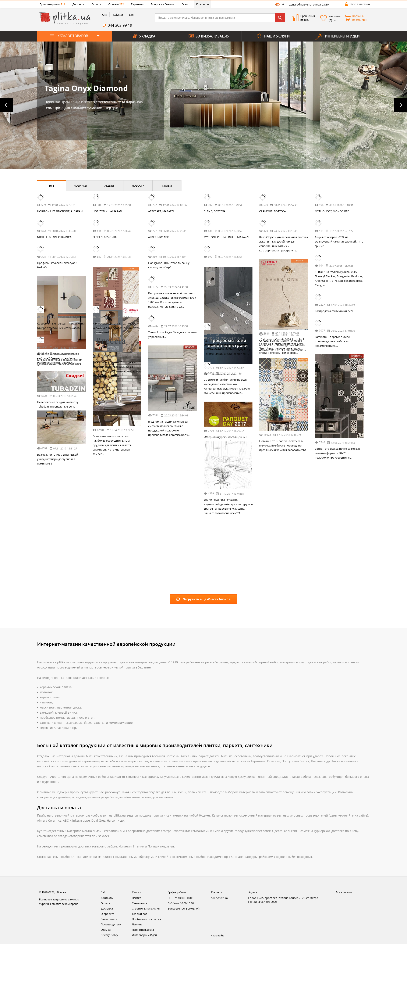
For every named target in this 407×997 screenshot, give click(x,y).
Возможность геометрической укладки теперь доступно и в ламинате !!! (57, 652)
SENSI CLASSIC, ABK (105, 237)
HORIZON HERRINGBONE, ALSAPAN (60, 211)
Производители (52, 4)
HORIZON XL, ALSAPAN (107, 211)
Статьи (167, 185)
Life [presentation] (131, 15)
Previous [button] (6, 105)
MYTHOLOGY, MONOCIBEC (332, 211)
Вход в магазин (360, 4)
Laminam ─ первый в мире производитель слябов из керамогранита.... (110, 536)
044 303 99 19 (120, 25)
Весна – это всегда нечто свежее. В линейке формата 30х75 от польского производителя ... (226, 629)
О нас (185, 4)
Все (51, 185)
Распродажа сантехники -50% (278, 378)
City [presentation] (104, 15)
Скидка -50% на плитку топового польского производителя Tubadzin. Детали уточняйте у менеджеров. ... (116, 431)
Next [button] (400, 105)
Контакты (202, 4)
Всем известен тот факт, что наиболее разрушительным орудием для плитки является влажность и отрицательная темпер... (334, 587)
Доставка (78, 4)
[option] (203, 105)
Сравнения (307, 16)
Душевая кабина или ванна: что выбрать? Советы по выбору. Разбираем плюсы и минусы (58, 551)
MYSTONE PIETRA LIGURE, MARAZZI (226, 237)
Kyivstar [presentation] (118, 15)
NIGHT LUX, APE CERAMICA (54, 237)
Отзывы (116, 4)
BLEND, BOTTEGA (215, 211)
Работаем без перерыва (164, 443)
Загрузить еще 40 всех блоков (206, 706)
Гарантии (137, 4)
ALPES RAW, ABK (158, 237)
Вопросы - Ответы (162, 4)
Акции (109, 185)
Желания (334, 16)
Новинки (80, 185)
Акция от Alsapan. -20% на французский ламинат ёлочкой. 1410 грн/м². (339, 241)
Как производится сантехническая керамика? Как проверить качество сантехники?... (282, 480)
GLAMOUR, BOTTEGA (272, 211)
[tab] (104, 14)
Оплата (96, 4)
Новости (138, 185)
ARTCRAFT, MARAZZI (161, 211)
